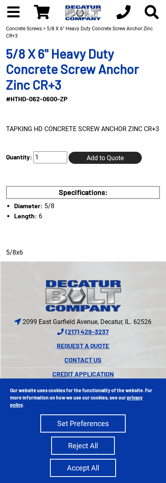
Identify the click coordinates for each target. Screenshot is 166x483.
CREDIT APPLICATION (83, 374)
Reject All (83, 445)
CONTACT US (83, 360)
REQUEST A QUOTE (83, 345)
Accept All (83, 468)
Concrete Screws (24, 28)
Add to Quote (105, 158)
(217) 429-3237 (87, 331)
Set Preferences (83, 423)
